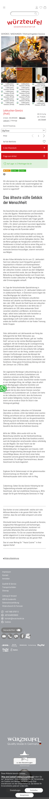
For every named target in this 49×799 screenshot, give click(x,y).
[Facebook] (22, 636)
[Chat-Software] (16, 636)
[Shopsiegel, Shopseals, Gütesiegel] (24, 751)
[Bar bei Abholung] (14, 645)
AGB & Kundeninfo (9, 599)
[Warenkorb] (44, 7)
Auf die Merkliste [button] (9, 141)
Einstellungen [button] (15, 790)
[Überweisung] (23, 645)
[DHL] (5, 645)
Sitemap (5, 590)
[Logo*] (24, 18)
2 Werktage (10, 121)
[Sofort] (14, 650)
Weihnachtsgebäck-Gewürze (34, 34)
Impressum (6, 571)
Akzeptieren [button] (24, 795)
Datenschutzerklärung (10, 602)
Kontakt (5, 575)
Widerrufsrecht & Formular (12, 606)
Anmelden (6, 578)
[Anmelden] (36, 7)
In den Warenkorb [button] (9, 148)
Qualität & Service (9, 583)
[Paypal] (41, 645)
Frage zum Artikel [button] (10, 156)
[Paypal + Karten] (5, 650)
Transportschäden (9, 587)
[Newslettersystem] (28, 636)
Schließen (34, 790)
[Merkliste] (40, 7)
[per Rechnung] (32, 645)
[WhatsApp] (10, 636)
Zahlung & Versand (9, 595)
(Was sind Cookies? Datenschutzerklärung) (17, 776)
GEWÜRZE (5, 34)
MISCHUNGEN (16, 34)
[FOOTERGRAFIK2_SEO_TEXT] (24, 734)
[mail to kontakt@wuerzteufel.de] (4, 636)
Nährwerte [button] (22, 118)
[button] (4, 7)
